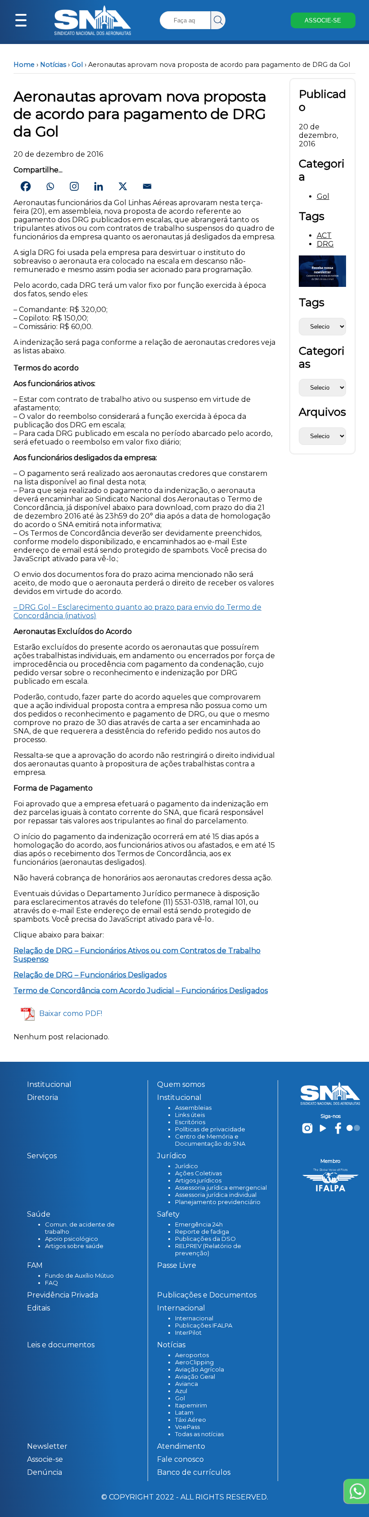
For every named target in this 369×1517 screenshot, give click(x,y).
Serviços (42, 1156)
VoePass (187, 1426)
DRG (325, 244)
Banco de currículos (193, 1472)
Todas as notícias (199, 1434)
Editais (38, 1308)
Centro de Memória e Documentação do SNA (210, 1140)
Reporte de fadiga (202, 1231)
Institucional (49, 1084)
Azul (181, 1390)
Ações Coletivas (198, 1173)
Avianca (186, 1383)
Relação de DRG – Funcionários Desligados (90, 975)
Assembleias (193, 1107)
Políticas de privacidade (210, 1129)
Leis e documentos (60, 1345)
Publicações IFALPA (203, 1325)
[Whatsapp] (50, 186)
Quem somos (181, 1084)
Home (24, 65)
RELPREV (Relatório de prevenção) (208, 1249)
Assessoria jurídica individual (215, 1194)
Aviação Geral (195, 1376)
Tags (311, 302)
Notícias (53, 65)
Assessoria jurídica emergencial (221, 1187)
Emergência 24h (199, 1224)
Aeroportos (192, 1355)
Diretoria (42, 1097)
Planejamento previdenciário (218, 1201)
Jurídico (186, 1166)
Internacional (194, 1318)
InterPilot (188, 1332)
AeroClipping (194, 1362)
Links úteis (190, 1114)
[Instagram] (74, 186)
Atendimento (181, 1446)
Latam (184, 1412)
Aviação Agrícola (199, 1369)
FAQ (51, 1282)
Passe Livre (176, 1265)
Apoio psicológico (71, 1238)
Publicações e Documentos (206, 1295)
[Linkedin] (98, 186)
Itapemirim (191, 1405)
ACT (324, 235)
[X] (123, 186)
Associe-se (45, 1459)
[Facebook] (25, 186)
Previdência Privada (62, 1295)
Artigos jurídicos (198, 1180)
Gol (77, 65)
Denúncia (44, 1472)
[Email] (147, 186)
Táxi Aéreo (190, 1419)
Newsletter (47, 1446)
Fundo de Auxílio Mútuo (79, 1275)
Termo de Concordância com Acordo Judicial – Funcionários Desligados (141, 990)
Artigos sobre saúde (74, 1245)
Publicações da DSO (205, 1238)
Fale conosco (180, 1459)
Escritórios (190, 1122)
